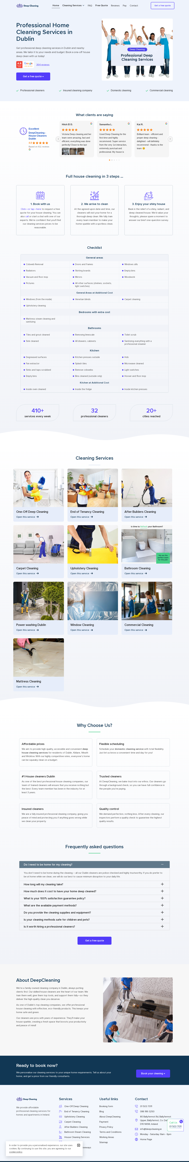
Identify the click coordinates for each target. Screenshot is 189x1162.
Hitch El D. (67, 124)
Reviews (115, 5)
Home (56, 5)
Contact (134, 5)
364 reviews (42, 64)
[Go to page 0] (109, 160)
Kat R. (140, 124)
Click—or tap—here (31, 209)
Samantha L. (105, 124)
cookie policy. (15, 1151)
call (27, 216)
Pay (125, 5)
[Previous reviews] (58, 138)
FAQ (90, 5)
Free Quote (101, 5)
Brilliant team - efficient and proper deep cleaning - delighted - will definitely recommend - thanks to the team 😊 (150, 141)
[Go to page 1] (112, 159)
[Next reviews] (170, 138)
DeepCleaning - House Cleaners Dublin (38, 136)
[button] (94, 864)
